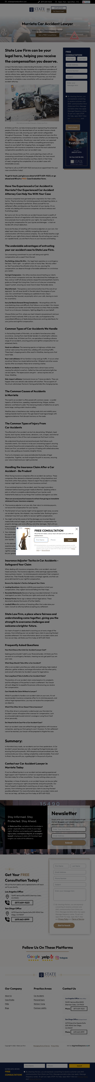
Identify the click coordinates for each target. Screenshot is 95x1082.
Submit (70, 540)
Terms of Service (46, 550)
